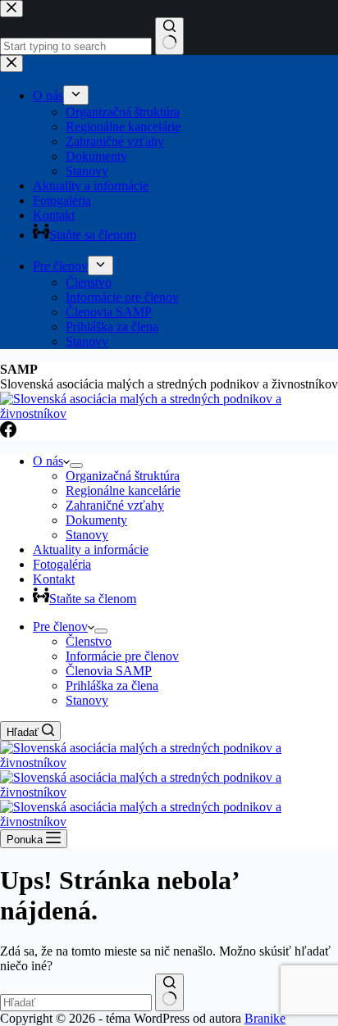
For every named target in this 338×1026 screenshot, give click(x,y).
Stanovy (87, 535)
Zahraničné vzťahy (115, 505)
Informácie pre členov (122, 656)
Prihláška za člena (112, 685)
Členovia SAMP (109, 671)
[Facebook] (8, 433)
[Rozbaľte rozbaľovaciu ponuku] (76, 465)
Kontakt (54, 579)
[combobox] (76, 1002)
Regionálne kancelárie (123, 490)
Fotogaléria (62, 564)
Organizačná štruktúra (123, 476)
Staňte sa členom (92, 599)
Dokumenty (96, 520)
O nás (48, 461)
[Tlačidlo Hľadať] (169, 992)
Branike (264, 1018)
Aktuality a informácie (90, 549)
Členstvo (89, 641)
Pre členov (60, 626)
